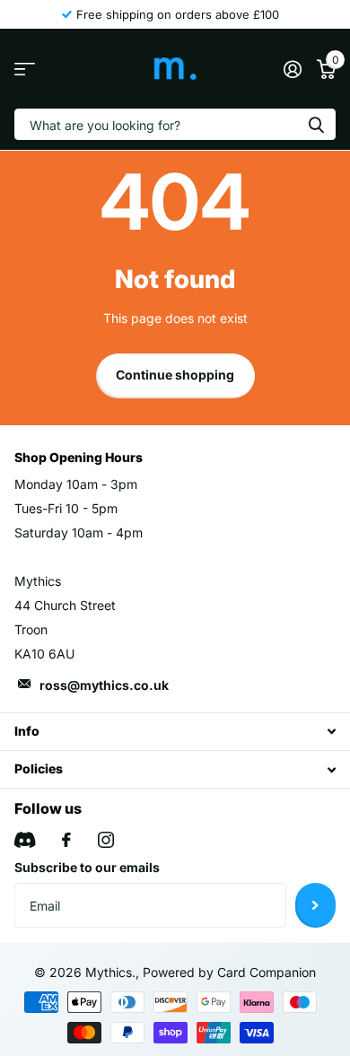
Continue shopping (175, 374)
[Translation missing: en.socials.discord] (24, 840)
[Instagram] (106, 840)
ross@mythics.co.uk (104, 685)
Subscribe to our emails (87, 867)
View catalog (24, 68)
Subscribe (315, 905)
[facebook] (66, 840)
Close (175, 731)
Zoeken (316, 124)
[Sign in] (292, 69)
